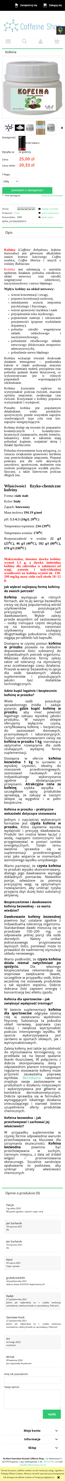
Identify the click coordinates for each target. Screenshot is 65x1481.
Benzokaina (32, 1078)
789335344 (48, 1461)
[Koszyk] (57, 41)
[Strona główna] (32, 24)
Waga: (6, 174)
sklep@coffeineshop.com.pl (32, 1464)
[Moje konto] (41, 41)
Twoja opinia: (12, 1387)
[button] (8, 41)
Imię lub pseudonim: (16, 1374)
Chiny (16, 212)
